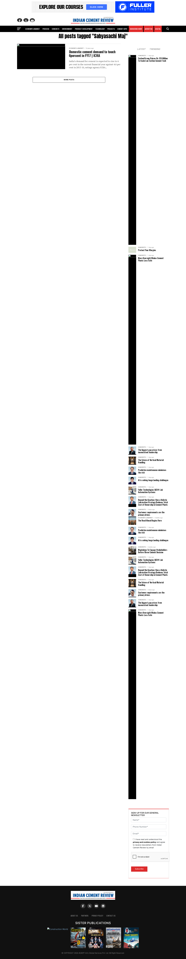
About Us (74, 915)
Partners (84, 915)
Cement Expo (122, 28)
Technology (100, 28)
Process (46, 28)
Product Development (84, 28)
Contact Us (111, 915)
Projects (111, 28)
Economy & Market (32, 28)
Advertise (148, 28)
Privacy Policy (97, 915)
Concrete (55, 28)
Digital (158, 28)
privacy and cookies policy (144, 842)
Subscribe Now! (136, 28)
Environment (67, 28)
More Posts (69, 80)
